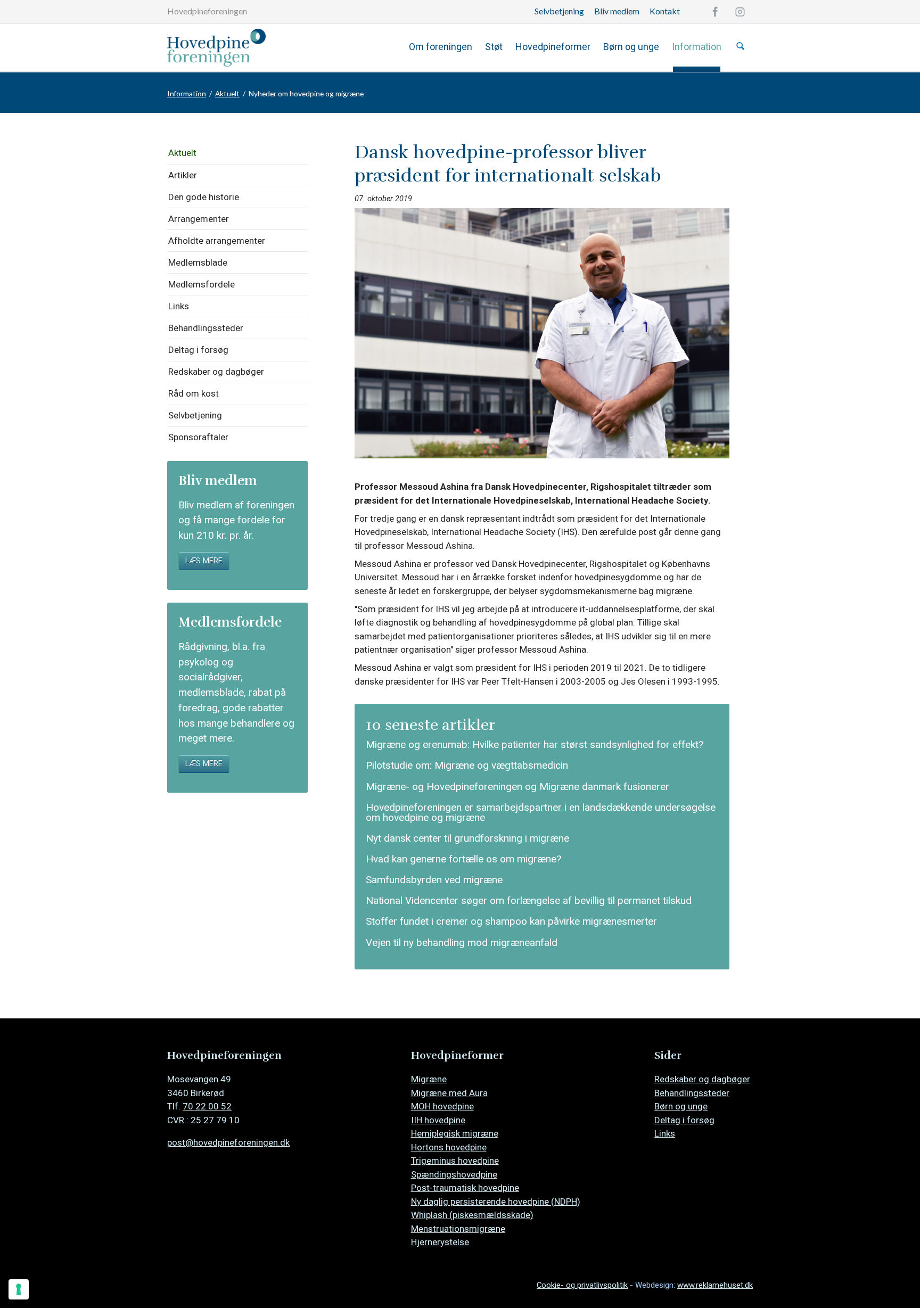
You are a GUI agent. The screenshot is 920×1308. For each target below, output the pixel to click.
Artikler (182, 175)
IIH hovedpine (438, 1120)
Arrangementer (198, 218)
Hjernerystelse (440, 1242)
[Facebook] (715, 11)
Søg (740, 46)
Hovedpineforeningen (207, 11)
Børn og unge (631, 46)
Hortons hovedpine (449, 1147)
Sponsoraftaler (198, 437)
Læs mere (204, 560)
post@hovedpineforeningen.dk (228, 1142)
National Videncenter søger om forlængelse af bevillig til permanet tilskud (529, 900)
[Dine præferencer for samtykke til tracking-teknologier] (19, 1289)
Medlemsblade (197, 262)
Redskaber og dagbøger (216, 371)
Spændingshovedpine (454, 1174)
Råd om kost (193, 393)
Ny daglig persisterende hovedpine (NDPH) (495, 1201)
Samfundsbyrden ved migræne (434, 880)
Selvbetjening (559, 11)
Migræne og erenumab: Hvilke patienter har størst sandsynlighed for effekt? (534, 744)
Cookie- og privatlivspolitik (582, 1285)
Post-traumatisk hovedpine (465, 1187)
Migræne (429, 1079)
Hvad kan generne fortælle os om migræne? (463, 859)
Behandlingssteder (205, 328)
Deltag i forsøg (198, 349)
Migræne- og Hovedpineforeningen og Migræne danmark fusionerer (517, 786)
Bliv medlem (616, 11)
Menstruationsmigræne (458, 1228)
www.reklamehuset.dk (715, 1285)
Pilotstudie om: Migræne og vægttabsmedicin (467, 765)
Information (696, 46)
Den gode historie (203, 197)
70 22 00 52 (207, 1106)
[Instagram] (740, 11)
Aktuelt (227, 93)
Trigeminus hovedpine (455, 1160)
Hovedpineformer (552, 46)
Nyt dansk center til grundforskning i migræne (467, 838)
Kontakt (665, 11)
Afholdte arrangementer (216, 240)
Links (178, 306)
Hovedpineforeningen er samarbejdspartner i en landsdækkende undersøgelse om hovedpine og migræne (541, 812)
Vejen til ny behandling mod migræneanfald (461, 942)
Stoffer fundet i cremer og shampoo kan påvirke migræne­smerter (511, 921)
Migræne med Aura (449, 1093)
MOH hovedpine (442, 1106)
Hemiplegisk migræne (454, 1133)
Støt (494, 46)
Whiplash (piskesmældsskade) (472, 1215)
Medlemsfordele (201, 284)
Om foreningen (440, 46)
